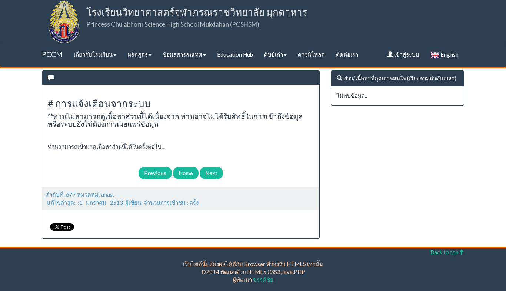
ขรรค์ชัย (263, 279)
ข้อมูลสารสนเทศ (182, 54)
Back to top (444, 252)
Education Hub (235, 54)
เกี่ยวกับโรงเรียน (93, 54)
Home (186, 173)
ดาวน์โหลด (311, 54)
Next (211, 173)
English (449, 54)
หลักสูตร (137, 54)
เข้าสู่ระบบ (406, 54)
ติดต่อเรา (347, 54)
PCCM (52, 54)
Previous (155, 173)
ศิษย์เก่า (273, 54)
